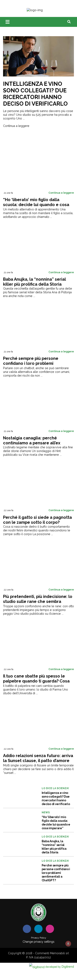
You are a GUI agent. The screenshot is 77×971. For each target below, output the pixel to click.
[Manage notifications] (68, 944)
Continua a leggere (16, 126)
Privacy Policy (38, 937)
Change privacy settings (38, 941)
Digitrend (59, 966)
